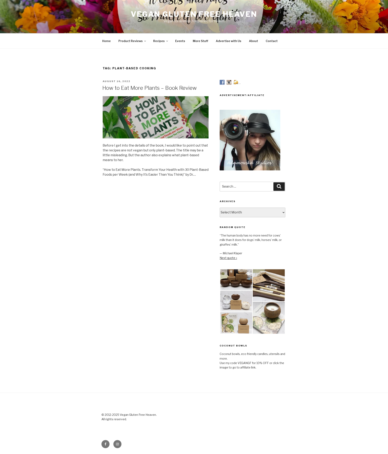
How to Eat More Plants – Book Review (149, 88)
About (253, 41)
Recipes (159, 41)
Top (378, 444)
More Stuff (200, 41)
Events (180, 41)
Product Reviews (130, 41)
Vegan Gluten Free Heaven (194, 14)
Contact (272, 41)
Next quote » (228, 258)
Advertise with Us (228, 41)
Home (106, 41)
